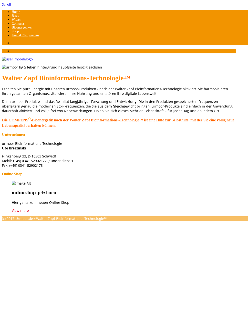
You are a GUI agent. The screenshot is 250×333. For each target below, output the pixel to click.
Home (16, 12)
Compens (18, 23)
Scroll (6, 4)
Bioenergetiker (22, 27)
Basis (15, 16)
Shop (15, 31)
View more (20, 210)
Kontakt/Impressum (25, 35)
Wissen (16, 19)
